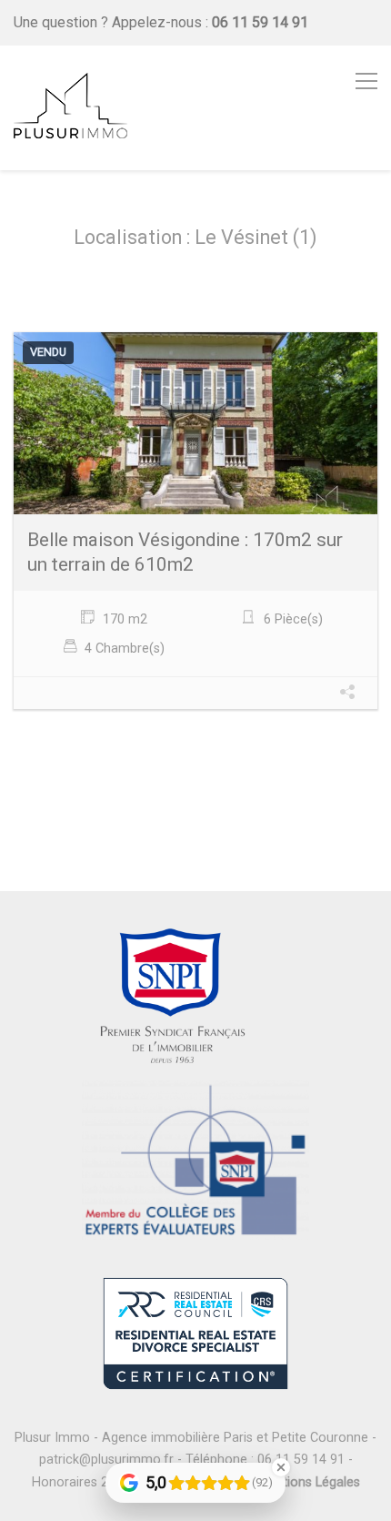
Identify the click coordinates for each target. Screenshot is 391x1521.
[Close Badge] (281, 1467)
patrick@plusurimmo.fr (106, 1459)
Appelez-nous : (210, 22)
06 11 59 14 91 (301, 1459)
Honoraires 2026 (81, 1482)
